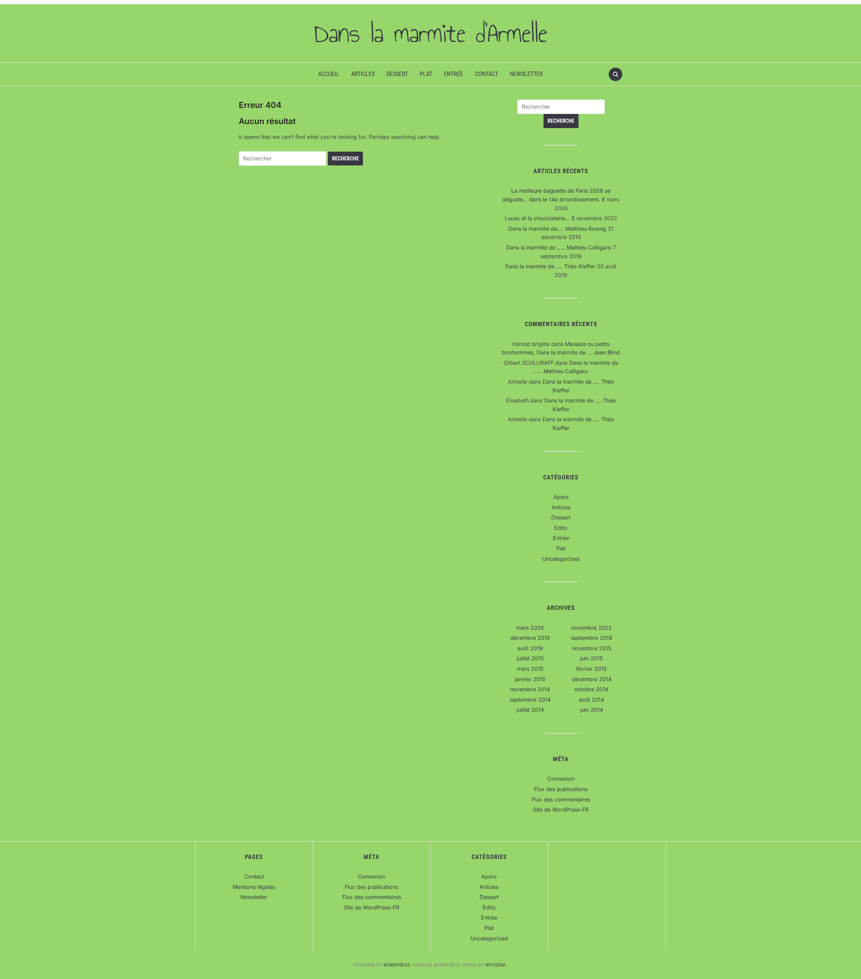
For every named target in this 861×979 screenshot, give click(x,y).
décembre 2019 (530, 637)
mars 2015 (530, 668)
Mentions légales (254, 887)
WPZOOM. (496, 965)
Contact (486, 73)
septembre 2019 (591, 637)
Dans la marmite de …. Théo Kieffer (550, 266)
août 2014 (591, 699)
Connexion (560, 778)
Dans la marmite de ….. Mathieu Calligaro (558, 247)
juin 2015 (591, 658)
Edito (560, 527)
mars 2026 (530, 627)
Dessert (397, 73)
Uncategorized (560, 558)
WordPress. (397, 965)
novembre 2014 (530, 689)
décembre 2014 (591, 679)
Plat (426, 73)
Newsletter (526, 73)
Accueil (328, 73)
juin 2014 (591, 709)
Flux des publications (561, 789)
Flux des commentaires (561, 799)
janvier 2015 (530, 679)
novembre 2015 (591, 648)
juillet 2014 (530, 709)
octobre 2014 (591, 689)
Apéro (561, 497)
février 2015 (591, 668)
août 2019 (530, 648)
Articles (363, 73)
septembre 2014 (530, 699)
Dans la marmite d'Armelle (430, 33)
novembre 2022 (591, 627)
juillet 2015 (530, 658)
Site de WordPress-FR (561, 809)
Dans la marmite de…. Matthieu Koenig (557, 228)
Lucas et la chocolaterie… (537, 218)
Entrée (453, 73)
